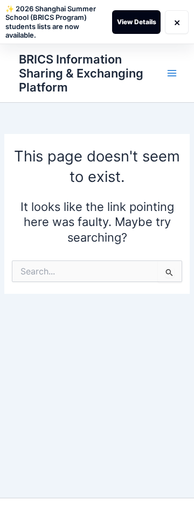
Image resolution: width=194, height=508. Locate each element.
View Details (136, 22)
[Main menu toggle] (172, 73)
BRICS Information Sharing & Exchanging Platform (81, 73)
